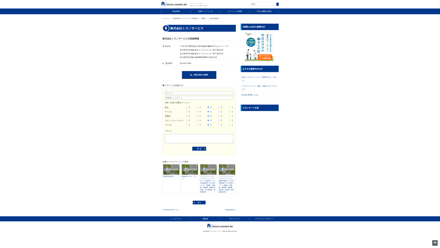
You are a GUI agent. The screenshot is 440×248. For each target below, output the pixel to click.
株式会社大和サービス (172, 210)
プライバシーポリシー (264, 219)
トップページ (165, 18)
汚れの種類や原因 (264, 11)
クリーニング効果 (234, 11)
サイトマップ (234, 219)
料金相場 (176, 11)
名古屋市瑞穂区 (214, 18)
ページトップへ (435, 243)
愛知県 (203, 18)
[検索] (277, 4)
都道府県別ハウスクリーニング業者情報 (185, 18)
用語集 (205, 219)
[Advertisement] (259, 129)
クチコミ (168, 131)
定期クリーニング (205, 11)
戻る (199, 202)
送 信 (199, 149)
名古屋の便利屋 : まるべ (250, 95)
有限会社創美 (229, 210)
